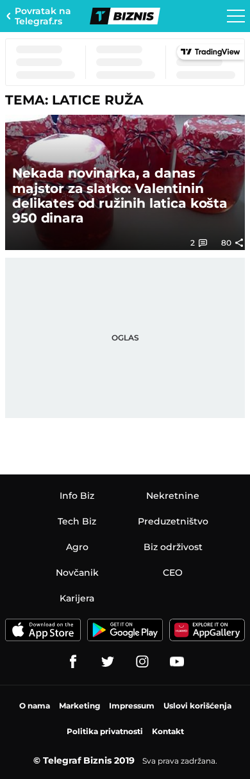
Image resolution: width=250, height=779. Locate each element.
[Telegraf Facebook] (73, 661)
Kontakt (168, 731)
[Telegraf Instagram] (142, 661)
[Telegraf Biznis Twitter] (108, 661)
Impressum (131, 705)
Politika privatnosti (105, 731)
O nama (34, 705)
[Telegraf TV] (177, 661)
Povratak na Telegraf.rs (43, 16)
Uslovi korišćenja (197, 705)
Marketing (79, 705)
